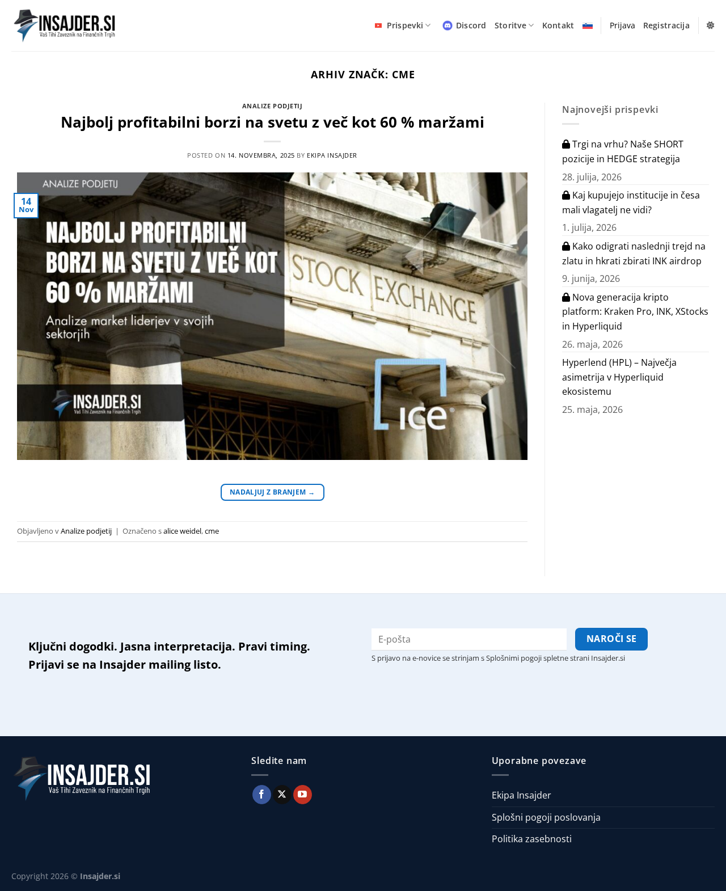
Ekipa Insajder (332, 155)
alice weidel (182, 531)
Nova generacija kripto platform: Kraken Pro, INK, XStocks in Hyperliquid (635, 311)
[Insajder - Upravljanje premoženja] (67, 25)
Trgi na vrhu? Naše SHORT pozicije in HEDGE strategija (622, 151)
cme (212, 531)
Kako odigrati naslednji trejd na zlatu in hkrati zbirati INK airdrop (634, 253)
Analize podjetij (272, 106)
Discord (471, 25)
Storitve (510, 25)
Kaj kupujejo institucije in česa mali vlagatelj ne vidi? (631, 202)
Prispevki (405, 25)
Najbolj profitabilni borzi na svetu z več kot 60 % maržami (272, 122)
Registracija (666, 25)
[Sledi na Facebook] (261, 794)
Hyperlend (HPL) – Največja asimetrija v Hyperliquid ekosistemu (619, 377)
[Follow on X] (282, 794)
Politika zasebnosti (532, 839)
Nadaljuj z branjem (272, 492)
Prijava (622, 25)
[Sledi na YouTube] (302, 794)
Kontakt (558, 25)
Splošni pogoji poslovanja (546, 817)
